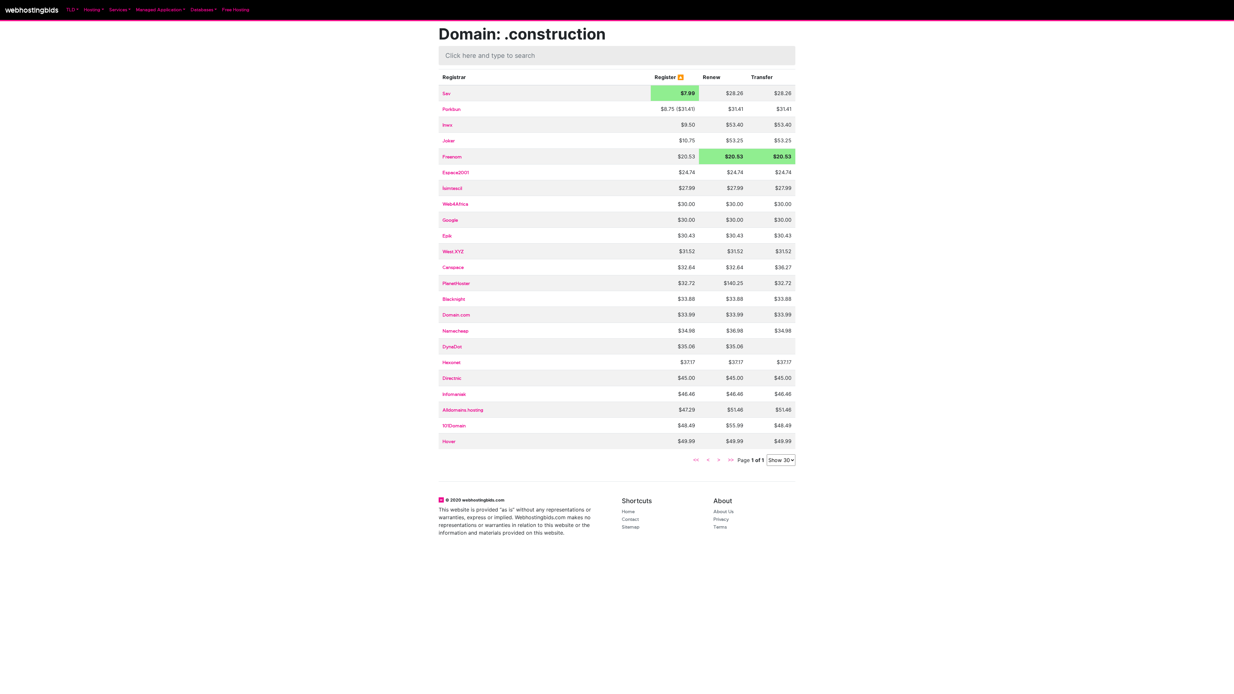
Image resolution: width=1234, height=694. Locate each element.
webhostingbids (31, 10)
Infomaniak (454, 394)
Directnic (452, 378)
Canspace (453, 267)
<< (696, 460)
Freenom (452, 157)
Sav (447, 93)
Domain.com (456, 315)
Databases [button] (202, 10)
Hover (449, 441)
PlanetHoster (456, 283)
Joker (449, 141)
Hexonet (452, 362)
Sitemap (630, 527)
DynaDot (452, 347)
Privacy (721, 519)
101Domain (454, 426)
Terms (720, 527)
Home (628, 511)
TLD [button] (70, 10)
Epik (447, 236)
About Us (723, 511)
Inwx (447, 125)
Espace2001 (456, 172)
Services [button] (118, 10)
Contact (630, 519)
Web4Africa (455, 204)
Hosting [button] (92, 10)
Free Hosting (235, 10)
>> (731, 460)
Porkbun (452, 109)
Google (450, 220)
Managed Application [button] (159, 10)
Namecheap (456, 331)
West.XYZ (453, 251)
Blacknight (454, 299)
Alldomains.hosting (463, 410)
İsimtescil (452, 188)
